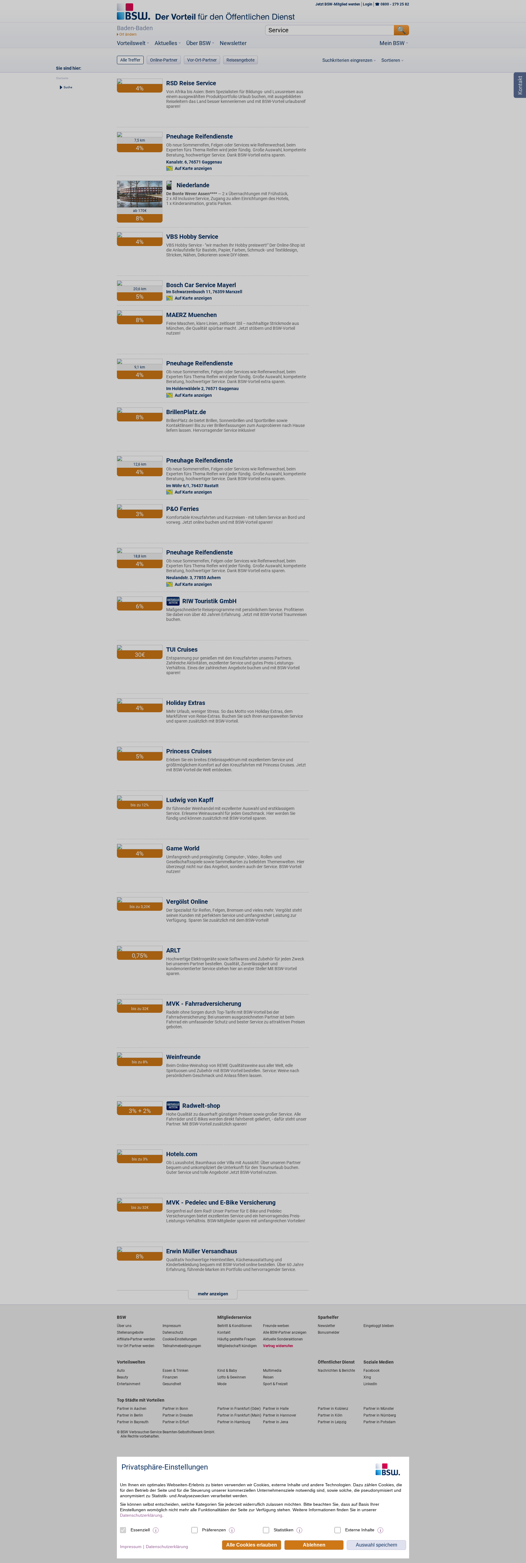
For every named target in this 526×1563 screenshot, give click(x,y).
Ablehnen (314, 1544)
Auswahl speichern (376, 1544)
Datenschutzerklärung (141, 1515)
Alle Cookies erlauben (251, 1544)
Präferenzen (214, 1529)
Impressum (131, 1546)
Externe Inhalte (359, 1529)
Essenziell (140, 1529)
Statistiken (283, 1529)
